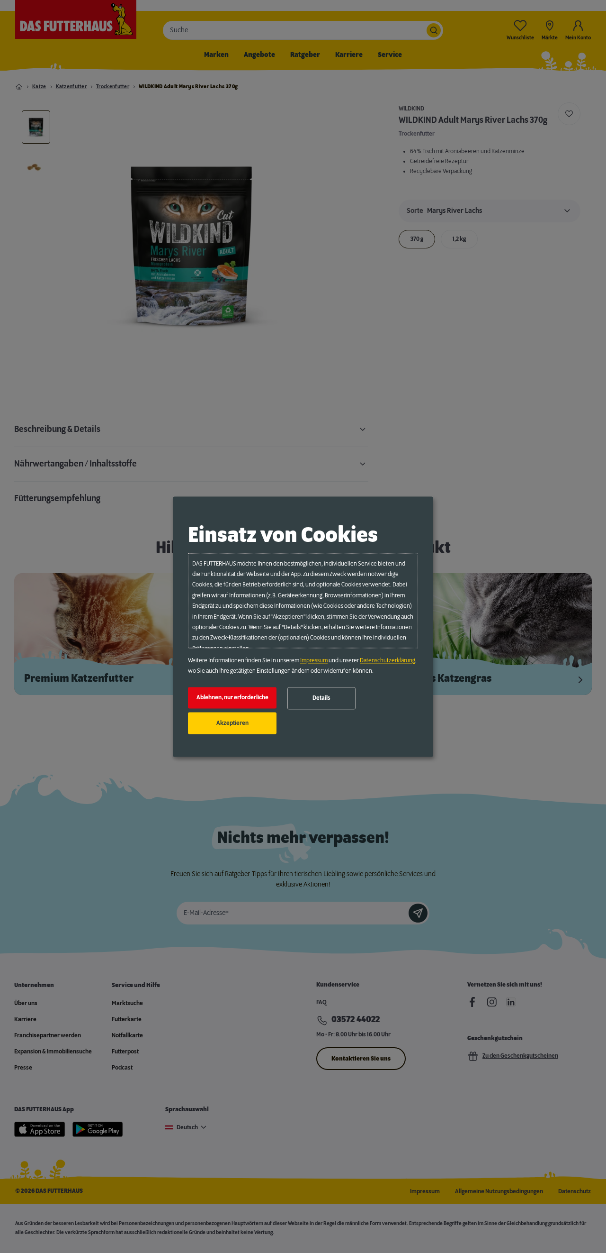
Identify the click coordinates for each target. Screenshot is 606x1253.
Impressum (314, 660)
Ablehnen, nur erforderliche (232, 698)
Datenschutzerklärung (387, 660)
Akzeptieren (232, 723)
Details (321, 698)
